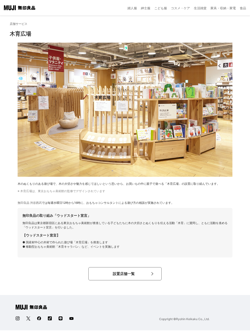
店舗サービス (18, 24)
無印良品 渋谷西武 (30, 203)
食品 (243, 8)
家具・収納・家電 (223, 8)
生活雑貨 (200, 8)
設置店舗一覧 (124, 273)
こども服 (160, 8)
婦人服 (132, 8)
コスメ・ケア (180, 8)
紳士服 (145, 8)
